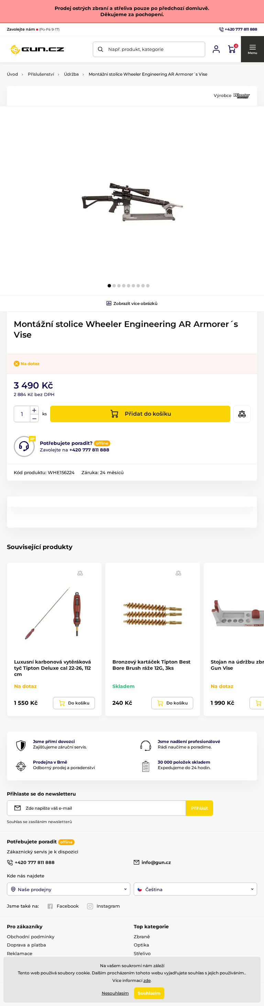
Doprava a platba (26, 945)
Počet (22, 414)
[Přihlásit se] (216, 49)
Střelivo (142, 953)
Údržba (71, 74)
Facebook (68, 906)
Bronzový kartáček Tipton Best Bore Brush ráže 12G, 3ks (151, 665)
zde (147, 980)
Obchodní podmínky (30, 936)
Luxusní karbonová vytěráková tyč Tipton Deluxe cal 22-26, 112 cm (52, 668)
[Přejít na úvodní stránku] (36, 49)
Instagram (108, 906)
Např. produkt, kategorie (136, 49)
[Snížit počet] (34, 418)
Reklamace (19, 953)
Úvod (12, 74)
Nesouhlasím (115, 993)
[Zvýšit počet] (34, 410)
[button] (252, 49)
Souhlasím (149, 993)
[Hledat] (100, 49)
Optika (141, 945)
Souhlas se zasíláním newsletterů (39, 821)
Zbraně (142, 936)
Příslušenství (41, 74)
